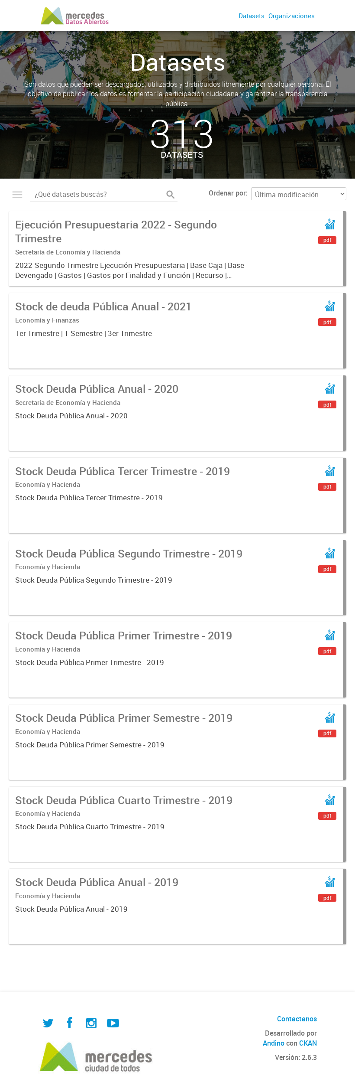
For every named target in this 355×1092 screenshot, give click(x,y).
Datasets (252, 15)
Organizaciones (291, 15)
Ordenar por (227, 193)
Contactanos (297, 1019)
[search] (171, 194)
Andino (273, 1043)
